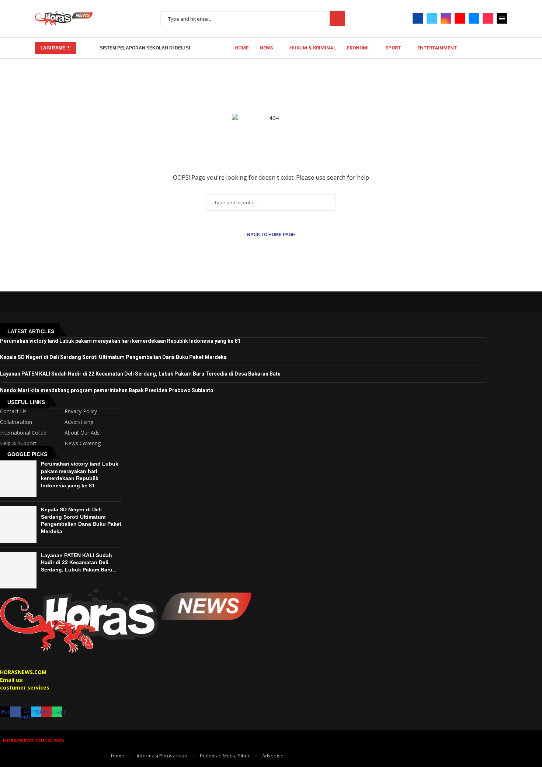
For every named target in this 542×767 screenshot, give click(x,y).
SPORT (393, 48)
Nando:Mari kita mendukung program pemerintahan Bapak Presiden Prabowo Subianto (106, 390)
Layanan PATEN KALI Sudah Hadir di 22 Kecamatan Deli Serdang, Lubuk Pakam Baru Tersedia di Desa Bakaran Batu (140, 374)
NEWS (266, 48)
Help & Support (18, 443)
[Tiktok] (488, 18)
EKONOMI (358, 48)
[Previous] (83, 48)
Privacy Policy (81, 411)
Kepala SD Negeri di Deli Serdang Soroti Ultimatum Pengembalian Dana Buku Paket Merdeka (113, 357)
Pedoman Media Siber (225, 755)
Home (117, 755)
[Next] (93, 48)
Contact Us (13, 411)
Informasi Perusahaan (162, 755)
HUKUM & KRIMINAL (312, 48)
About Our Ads (82, 432)
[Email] (474, 18)
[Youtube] (460, 18)
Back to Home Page (271, 234)
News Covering (83, 443)
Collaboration (16, 422)
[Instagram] (446, 18)
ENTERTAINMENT (437, 48)
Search (337, 18)
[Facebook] (418, 18)
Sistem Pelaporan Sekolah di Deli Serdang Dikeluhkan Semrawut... (184, 48)
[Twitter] (432, 18)
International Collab (23, 432)
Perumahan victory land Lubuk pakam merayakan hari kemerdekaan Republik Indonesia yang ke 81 (120, 341)
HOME (241, 48)
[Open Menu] (502, 18)
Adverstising (79, 422)
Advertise (273, 755)
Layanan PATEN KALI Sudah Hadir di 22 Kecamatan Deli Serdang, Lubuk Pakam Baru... (79, 562)
